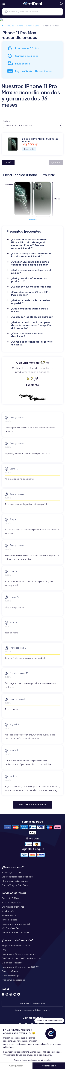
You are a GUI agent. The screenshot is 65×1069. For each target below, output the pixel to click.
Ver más (33, 219)
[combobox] (32, 11)
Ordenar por (9, 121)
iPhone (20, 26)
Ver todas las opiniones (32, 804)
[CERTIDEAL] (32, 4)
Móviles (10, 26)
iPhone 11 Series (33, 26)
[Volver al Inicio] (2, 26)
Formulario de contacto (32, 1003)
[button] (32, 19)
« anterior (8, 162)
